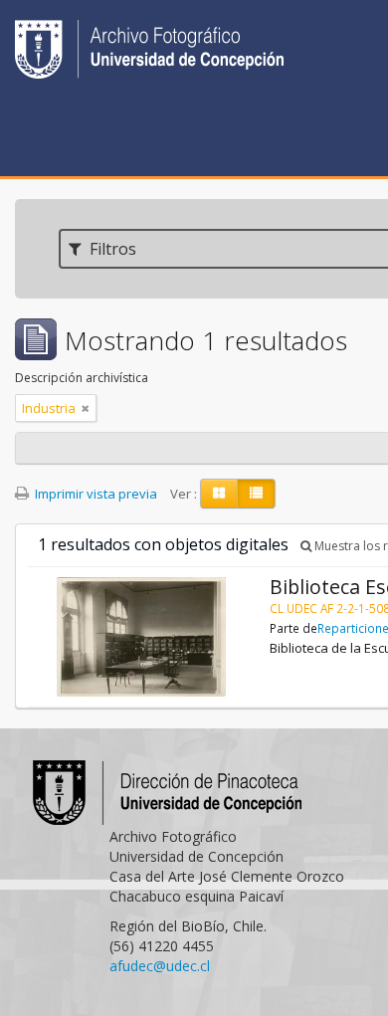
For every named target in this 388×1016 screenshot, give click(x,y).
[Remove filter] (86, 408)
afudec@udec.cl (159, 965)
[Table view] (256, 493)
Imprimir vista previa (94, 494)
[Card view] (219, 493)
